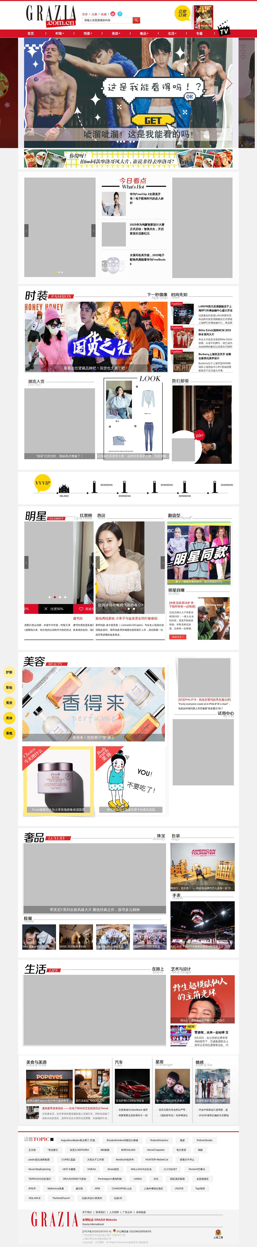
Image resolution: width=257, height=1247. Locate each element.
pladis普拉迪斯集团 (39, 1159)
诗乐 (156, 1178)
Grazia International (93, 1224)
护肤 (9, 672)
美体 (9, 718)
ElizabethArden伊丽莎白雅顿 (122, 1140)
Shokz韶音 (113, 1169)
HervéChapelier (156, 1150)
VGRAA (91, 1169)
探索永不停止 (187, 1159)
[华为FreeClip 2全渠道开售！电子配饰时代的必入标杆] (114, 215)
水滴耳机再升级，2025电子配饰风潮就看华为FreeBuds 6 (148, 259)
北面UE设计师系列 (91, 1198)
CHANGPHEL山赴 (121, 1188)
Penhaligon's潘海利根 (110, 1178)
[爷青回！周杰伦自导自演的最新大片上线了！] (183, 449)
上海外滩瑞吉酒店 (153, 1188)
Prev (26, 230)
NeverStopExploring (39, 1169)
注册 (94, 14)
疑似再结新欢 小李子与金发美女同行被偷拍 (126, 618)
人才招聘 (114, 1212)
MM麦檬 (105, 1150)
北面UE (117, 1198)
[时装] (46, 295)
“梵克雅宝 (52, 1150)
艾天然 (32, 1150)
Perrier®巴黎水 (197, 1169)
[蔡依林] (59, 567)
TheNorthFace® (61, 1198)
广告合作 (127, 1212)
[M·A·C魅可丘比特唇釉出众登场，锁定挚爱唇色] (60, 227)
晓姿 (182, 1140)
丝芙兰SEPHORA (79, 1150)
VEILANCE (34, 1198)
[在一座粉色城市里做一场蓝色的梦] (94, 1044)
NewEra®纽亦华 (124, 1159)
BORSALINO (128, 1150)
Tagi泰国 (200, 1188)
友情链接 (141, 1212)
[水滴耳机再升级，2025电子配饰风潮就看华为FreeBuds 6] (114, 276)
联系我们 (100, 1212)
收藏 (104, 14)
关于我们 (87, 1212)
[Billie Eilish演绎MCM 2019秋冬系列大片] (183, 347)
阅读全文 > (178, 637)
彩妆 (9, 687)
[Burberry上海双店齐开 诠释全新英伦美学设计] (183, 371)
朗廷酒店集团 (177, 1178)
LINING (137, 1178)
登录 (85, 14)
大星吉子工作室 (95, 1159)
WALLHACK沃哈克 (141, 1169)
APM (97, 1188)
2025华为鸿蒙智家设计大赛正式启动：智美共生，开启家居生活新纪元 (147, 229)
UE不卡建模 (69, 1169)
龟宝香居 (181, 1150)
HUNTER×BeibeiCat (156, 1159)
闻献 (200, 1150)
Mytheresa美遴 (55, 1188)
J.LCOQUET (170, 1169)
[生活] (40, 969)
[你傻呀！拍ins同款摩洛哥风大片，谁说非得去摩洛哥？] (128, 166)
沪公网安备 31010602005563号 (133, 1231)
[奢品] (46, 837)
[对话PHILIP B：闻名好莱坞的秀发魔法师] (204, 725)
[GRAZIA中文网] (51, 16)
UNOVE (179, 1188)
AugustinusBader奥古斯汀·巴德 (77, 1140)
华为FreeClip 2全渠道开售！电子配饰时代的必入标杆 (147, 198)
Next (93, 230)
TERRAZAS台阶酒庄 (39, 1178)
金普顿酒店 (202, 1178)
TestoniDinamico (159, 1140)
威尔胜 (79, 1188)
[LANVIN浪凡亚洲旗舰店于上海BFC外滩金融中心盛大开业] (183, 323)
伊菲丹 (32, 1188)
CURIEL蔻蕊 (68, 1159)
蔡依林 (29, 618)
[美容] (44, 661)
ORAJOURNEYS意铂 (74, 1178)
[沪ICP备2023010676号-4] (96, 1231)
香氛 (9, 733)
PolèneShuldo (204, 1140)
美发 (9, 702)
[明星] (42, 515)
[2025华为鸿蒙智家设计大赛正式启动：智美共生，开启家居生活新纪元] (114, 245)
